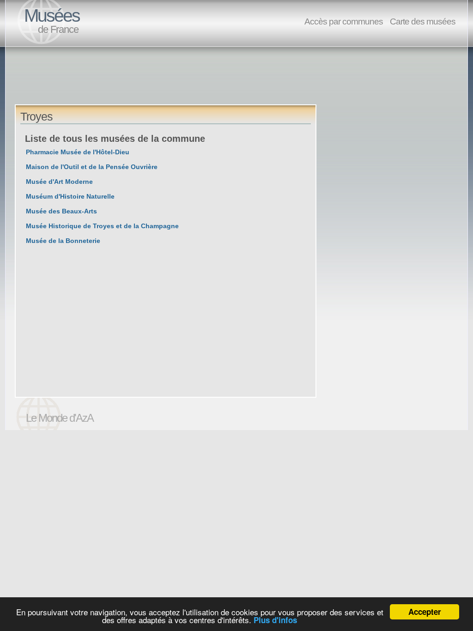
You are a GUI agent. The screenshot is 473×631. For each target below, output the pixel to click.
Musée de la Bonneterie (63, 240)
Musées (51, 15)
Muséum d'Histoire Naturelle (70, 196)
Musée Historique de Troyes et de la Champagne (102, 226)
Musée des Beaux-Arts (61, 211)
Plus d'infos (275, 619)
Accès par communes (343, 21)
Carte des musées (422, 21)
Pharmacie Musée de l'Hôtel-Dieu (77, 152)
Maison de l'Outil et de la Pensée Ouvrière (92, 166)
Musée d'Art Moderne (59, 181)
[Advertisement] (183, 83)
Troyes (36, 116)
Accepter (424, 611)
